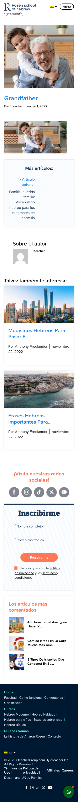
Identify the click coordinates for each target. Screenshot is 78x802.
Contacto (54, 736)
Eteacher (38, 251)
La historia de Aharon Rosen (24, 736)
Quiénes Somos (16, 731)
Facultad (10, 697)
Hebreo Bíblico (15, 724)
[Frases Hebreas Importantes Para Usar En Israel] (39, 389)
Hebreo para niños (17, 719)
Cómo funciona (30, 697)
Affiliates (53, 770)
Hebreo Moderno (16, 714)
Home (9, 692)
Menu (67, 7)
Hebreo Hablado (43, 714)
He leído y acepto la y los (37, 573)
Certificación (13, 702)
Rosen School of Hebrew (20, 9)
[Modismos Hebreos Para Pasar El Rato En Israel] (39, 304)
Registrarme (39, 557)
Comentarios (53, 697)
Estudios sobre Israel (48, 719)
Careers (68, 770)
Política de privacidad (30, 770)
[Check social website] (26, 788)
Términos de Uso (13, 770)
